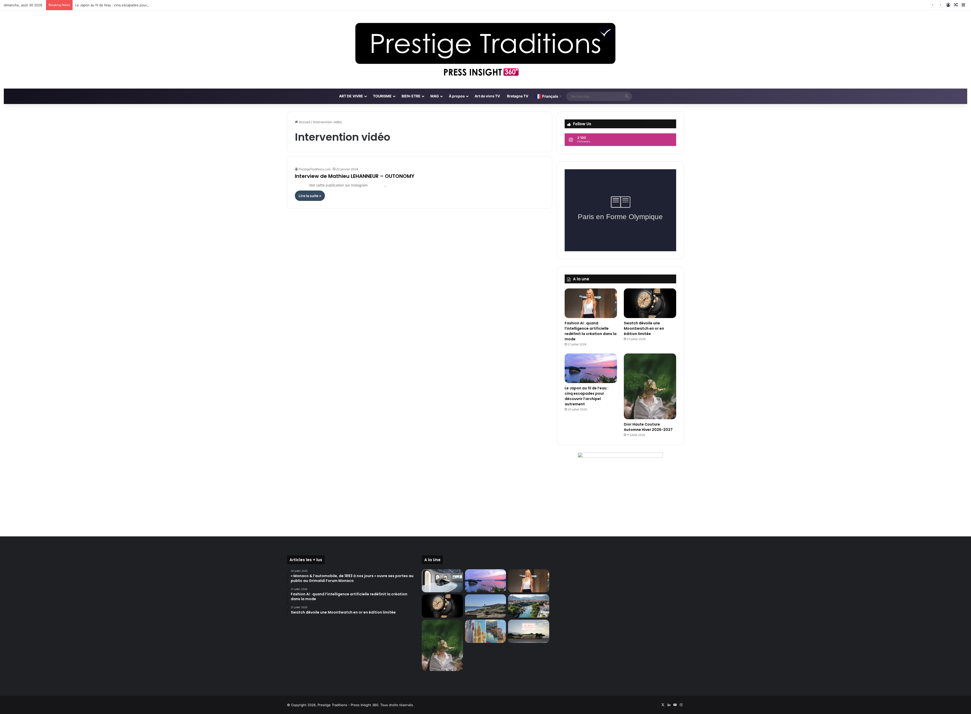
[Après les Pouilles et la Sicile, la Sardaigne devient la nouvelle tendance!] (485, 606)
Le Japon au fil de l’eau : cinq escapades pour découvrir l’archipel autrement (135, 5)
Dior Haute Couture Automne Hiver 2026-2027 (648, 427)
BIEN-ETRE (411, 96)
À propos (457, 96)
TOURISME (382, 96)
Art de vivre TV (487, 96)
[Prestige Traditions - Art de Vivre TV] (485, 49)
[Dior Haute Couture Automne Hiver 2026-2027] (650, 386)
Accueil (304, 122)
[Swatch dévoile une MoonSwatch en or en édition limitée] (650, 303)
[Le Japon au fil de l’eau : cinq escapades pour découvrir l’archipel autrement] (591, 368)
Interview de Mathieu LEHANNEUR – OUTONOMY (354, 176)
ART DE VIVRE (351, 96)
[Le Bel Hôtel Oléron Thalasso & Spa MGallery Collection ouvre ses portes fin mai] (528, 631)
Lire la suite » (310, 196)
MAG (434, 96)
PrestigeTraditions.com (315, 169)
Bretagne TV (517, 96)
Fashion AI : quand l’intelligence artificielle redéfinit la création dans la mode (590, 331)
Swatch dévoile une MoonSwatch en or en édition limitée (644, 328)
